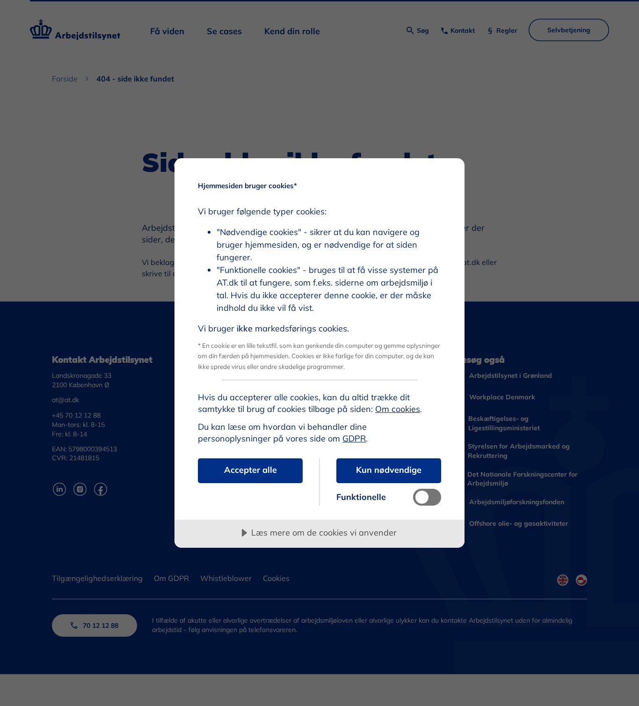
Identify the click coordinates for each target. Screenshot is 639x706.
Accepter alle (250, 469)
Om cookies (397, 409)
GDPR (354, 438)
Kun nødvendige (388, 469)
